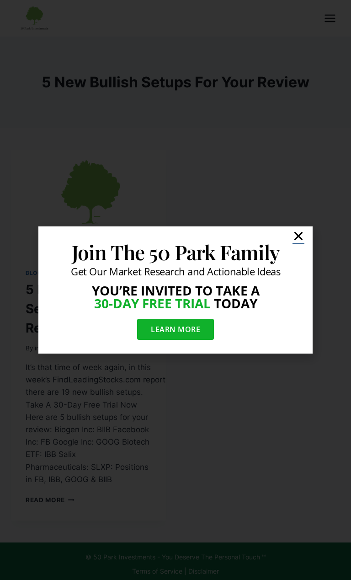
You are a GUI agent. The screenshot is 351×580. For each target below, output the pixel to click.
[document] (175, 290)
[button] (298, 236)
